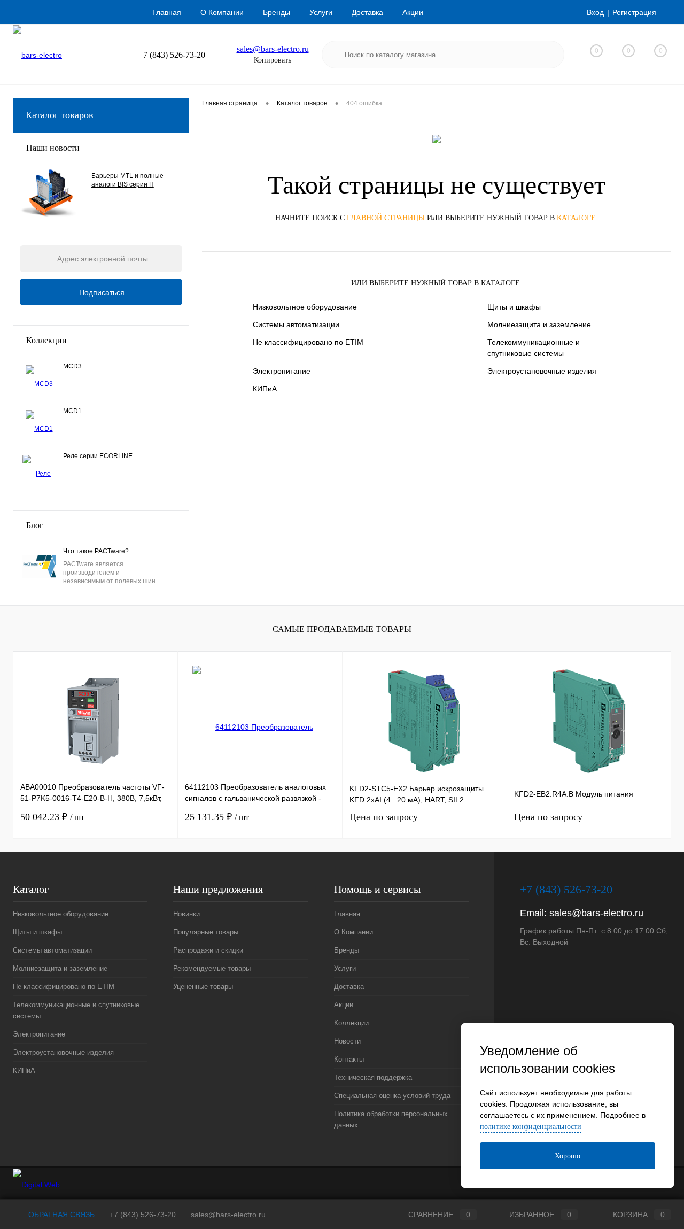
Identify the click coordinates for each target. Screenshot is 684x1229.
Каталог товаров (60, 115)
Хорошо (567, 1156)
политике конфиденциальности (530, 1127)
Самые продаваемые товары (342, 628)
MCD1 (72, 411)
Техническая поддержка (373, 1077)
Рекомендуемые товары (212, 968)
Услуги (320, 12)
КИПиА (265, 388)
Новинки (186, 914)
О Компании (222, 12)
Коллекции (46, 340)
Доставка (367, 12)
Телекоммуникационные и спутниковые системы (533, 348)
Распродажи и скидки (208, 950)
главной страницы (386, 218)
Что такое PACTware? (96, 551)
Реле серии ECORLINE (98, 456)
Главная (166, 12)
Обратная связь (60, 1214)
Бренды (276, 12)
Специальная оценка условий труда (392, 1096)
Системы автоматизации (296, 324)
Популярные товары (205, 932)
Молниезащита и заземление (539, 324)
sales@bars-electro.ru (273, 48)
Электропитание (281, 371)
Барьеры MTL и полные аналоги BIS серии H (127, 180)
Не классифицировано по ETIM (308, 342)
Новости (347, 1041)
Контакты (349, 1059)
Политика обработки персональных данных (391, 1119)
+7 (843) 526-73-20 (143, 1214)
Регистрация (634, 12)
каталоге (576, 218)
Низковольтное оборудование (305, 307)
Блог (34, 525)
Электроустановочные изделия (541, 371)
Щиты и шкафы (514, 307)
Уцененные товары (203, 987)
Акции (412, 12)
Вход (595, 12)
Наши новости (53, 147)
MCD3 (72, 366)
